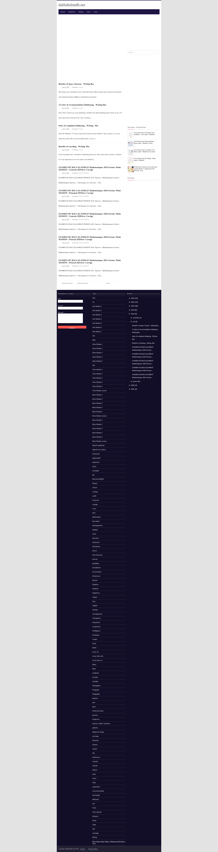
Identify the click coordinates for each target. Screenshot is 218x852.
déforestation (96, 517)
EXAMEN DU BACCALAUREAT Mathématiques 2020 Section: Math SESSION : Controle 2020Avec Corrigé (90, 215)
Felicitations (96, 546)
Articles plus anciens (82, 283)
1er (93, 302)
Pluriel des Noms (98, 711)
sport (94, 774)
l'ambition (95, 589)
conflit (94, 496)
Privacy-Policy (93, 849)
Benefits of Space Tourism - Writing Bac (76, 84)
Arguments (95, 462)
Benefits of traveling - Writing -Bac (74, 146)
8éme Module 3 (97, 403)
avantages (95, 471)
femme (94, 551)
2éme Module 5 (97, 361)
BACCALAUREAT (84, 173)
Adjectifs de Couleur (99, 449)
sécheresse (96, 757)
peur (93, 702)
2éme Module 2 (97, 348)
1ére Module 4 (97, 319)
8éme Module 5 (97, 412)
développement (97, 525)
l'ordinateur (95, 635)
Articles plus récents (67, 283)
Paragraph (95, 690)
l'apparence (96, 593)
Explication (96, 542)
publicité (95, 728)
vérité (94, 825)
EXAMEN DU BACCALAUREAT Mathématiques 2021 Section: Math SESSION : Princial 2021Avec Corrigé (90, 261)
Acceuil (62, 12)
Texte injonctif (97, 812)
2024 (133, 306)
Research (95, 740)
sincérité (95, 761)
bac (93, 475)
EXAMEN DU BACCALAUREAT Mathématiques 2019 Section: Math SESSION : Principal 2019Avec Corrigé (90, 191)
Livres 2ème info (97, 656)
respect (94, 749)
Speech (94, 770)
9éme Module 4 (97, 433)
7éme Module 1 (97, 369)
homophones (96, 567)
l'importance (96, 622)
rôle (93, 753)
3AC (93, 365)
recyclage (95, 736)
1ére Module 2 (97, 310)
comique (95, 492)
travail (94, 820)
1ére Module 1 (97, 306)
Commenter (75, 87)
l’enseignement (97, 614)
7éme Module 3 (97, 378)
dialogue (95, 530)
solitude (94, 766)
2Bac (94, 340)
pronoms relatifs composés (101, 723)
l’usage (94, 639)
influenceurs (96, 576)
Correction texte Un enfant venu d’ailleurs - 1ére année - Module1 (144, 133)
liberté (94, 648)
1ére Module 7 (97, 331)
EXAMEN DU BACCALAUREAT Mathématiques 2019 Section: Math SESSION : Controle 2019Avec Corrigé (90, 168)
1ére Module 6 (97, 327)
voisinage (95, 833)
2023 (133, 310)
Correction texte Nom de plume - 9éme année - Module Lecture (144, 142)
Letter (94, 643)
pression (95, 715)
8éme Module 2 (97, 399)
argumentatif (96, 458)
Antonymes (96, 454)
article (94, 466)
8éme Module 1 (97, 395)
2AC (93, 336)
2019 (133, 389)
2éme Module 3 (97, 353)
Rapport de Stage (98, 732)
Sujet (94, 782)
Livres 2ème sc (97, 660)
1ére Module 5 (97, 323)
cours (94, 508)
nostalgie (95, 681)
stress (94, 778)
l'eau (93, 601)
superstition (96, 787)
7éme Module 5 (97, 386)
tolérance (95, 816)
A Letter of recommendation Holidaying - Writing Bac (82, 105)
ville (93, 829)
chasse (94, 487)
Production (95, 719)
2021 (133, 314)
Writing (81, 87)
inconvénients (96, 572)
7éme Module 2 (97, 374)
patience (95, 698)
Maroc (94, 664)
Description (96, 521)
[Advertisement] (109, 31)
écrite (94, 534)
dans (93, 513)
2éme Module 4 (97, 357)
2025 (133, 302)
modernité (95, 673)
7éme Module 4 (97, 382)
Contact (82, 849)
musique (95, 677)
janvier (135, 381)
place (94, 707)
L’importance (96, 626)
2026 (133, 298)
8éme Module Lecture (99, 416)
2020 (133, 385)
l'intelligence (96, 631)
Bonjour (94, 483)
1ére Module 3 (97, 315)
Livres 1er (95, 652)
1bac (93, 298)
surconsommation (98, 791)
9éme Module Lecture (99, 441)
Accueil (108, 283)
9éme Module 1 (97, 420)
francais (95, 559)
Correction (95, 500)
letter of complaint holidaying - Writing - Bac (78, 125)
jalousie (94, 580)
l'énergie (95, 610)
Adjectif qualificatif (98, 445)
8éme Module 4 (97, 407)
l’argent (94, 597)
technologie (96, 795)
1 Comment (75, 149)
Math (94, 669)
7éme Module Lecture (99, 390)
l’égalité (94, 605)
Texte (94, 808)
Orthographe (96, 685)
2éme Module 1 (97, 344)
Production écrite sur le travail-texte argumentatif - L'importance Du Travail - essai (145, 168)
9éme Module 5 (97, 437)
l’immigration (96, 618)
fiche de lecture (97, 555)
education (95, 538)
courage (95, 504)
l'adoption (95, 584)
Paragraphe (96, 694)
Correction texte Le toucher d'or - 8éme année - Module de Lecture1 (144, 151)
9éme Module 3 (97, 428)
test (93, 804)
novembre (136, 318)
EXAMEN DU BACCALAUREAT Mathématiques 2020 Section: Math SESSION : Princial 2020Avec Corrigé (90, 238)
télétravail (95, 799)
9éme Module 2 (97, 424)
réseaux (95, 745)
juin (134, 321)
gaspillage (95, 563)
